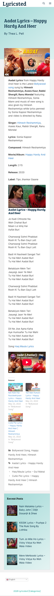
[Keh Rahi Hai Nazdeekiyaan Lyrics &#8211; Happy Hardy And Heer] (15, 387)
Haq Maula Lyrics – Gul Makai (28, 471)
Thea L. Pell (16, 33)
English (12, 579)
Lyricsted (14, 3)
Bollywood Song (21, 450)
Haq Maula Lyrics (24, 346)
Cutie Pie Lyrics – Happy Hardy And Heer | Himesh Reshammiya (15, 428)
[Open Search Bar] (44, 3)
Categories (34, 591)
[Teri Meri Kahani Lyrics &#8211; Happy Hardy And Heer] (33, 387)
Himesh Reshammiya (29, 122)
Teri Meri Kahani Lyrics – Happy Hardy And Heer (33, 395)
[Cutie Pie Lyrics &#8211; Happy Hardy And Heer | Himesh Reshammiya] (15, 417)
